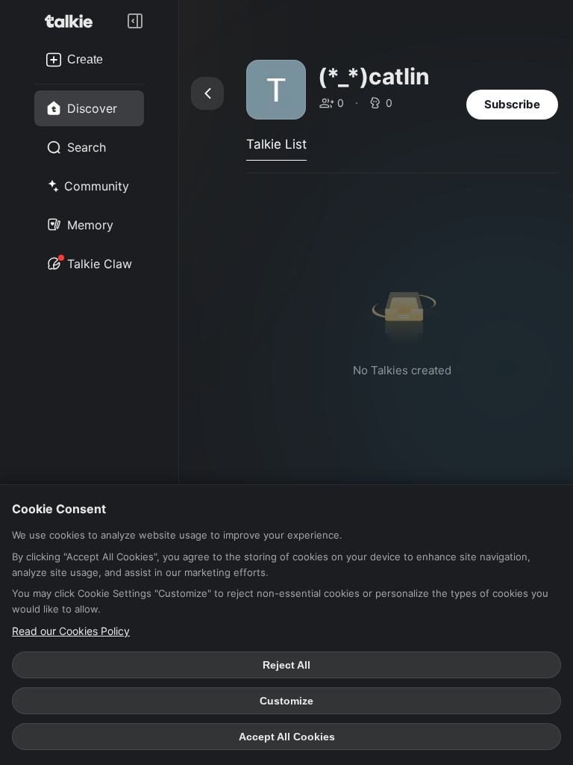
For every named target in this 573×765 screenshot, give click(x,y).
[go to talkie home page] (73, 21)
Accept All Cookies (287, 737)
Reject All (286, 665)
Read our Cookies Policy (71, 631)
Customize (286, 701)
